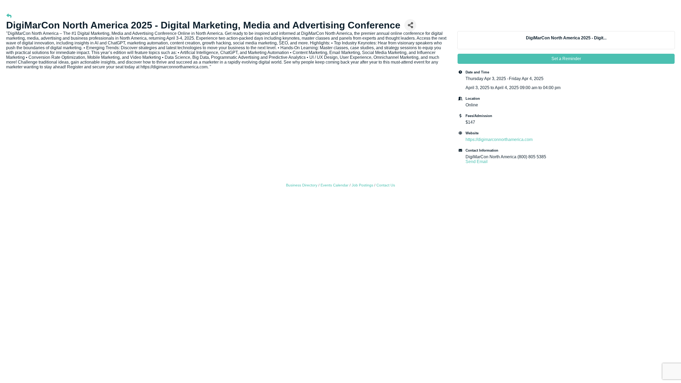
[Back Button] (8, 16)
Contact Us (385, 185)
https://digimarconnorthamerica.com (499, 139)
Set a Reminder (566, 58)
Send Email (477, 161)
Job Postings (362, 185)
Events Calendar (334, 185)
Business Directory (301, 185)
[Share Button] (410, 25)
